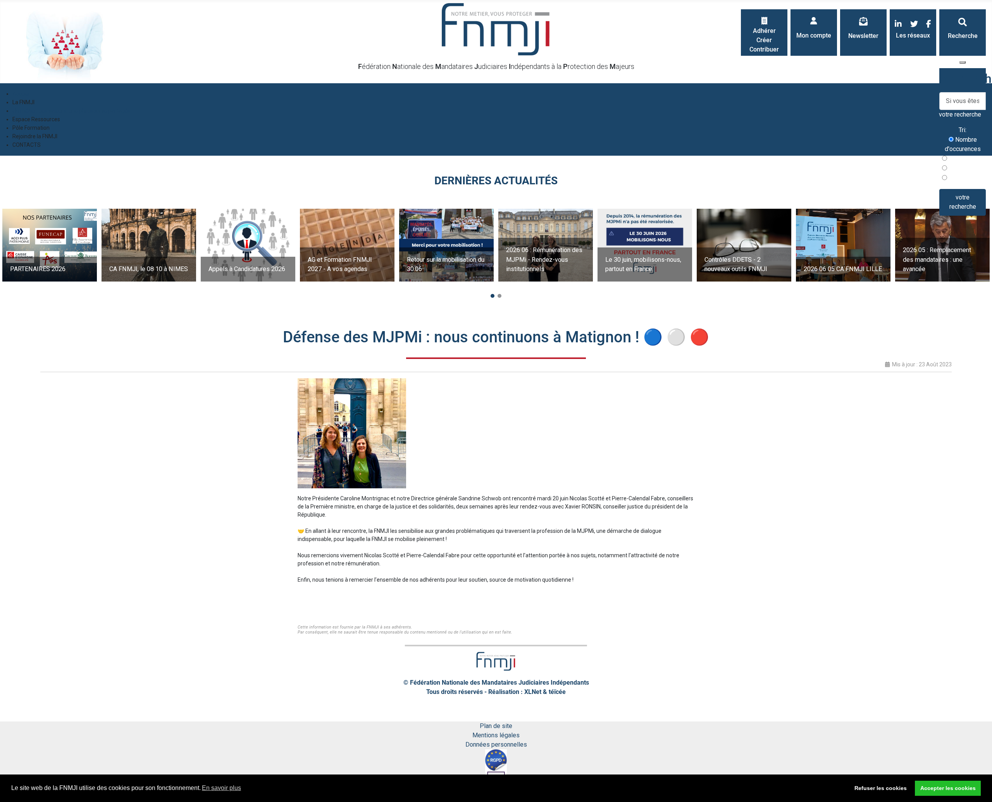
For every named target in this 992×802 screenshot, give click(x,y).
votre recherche (962, 202)
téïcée (557, 692)
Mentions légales (496, 735)
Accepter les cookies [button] (948, 788)
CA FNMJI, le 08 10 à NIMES (148, 269)
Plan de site (496, 726)
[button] (492, 296)
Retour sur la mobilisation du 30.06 (445, 264)
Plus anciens (965, 168)
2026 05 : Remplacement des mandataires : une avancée (937, 259)
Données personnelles (496, 744)
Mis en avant (965, 178)
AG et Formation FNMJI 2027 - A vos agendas (340, 264)
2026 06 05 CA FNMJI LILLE (843, 269)
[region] (496, 245)
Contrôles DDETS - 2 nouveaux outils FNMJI (735, 264)
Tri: (962, 130)
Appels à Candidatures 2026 (246, 269)
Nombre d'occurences (963, 144)
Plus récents (965, 158)
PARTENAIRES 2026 (37, 269)
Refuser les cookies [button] (880, 788)
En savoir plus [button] (221, 788)
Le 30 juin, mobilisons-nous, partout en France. (643, 264)
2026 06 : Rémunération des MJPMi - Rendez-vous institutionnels (544, 259)
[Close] (962, 62)
